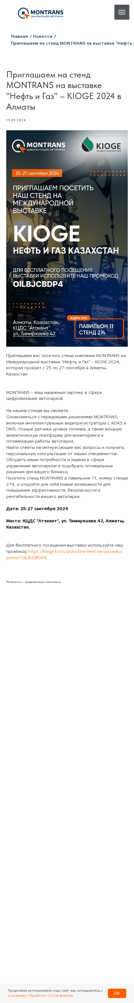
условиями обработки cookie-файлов (40, 996)
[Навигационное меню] (121, 12)
